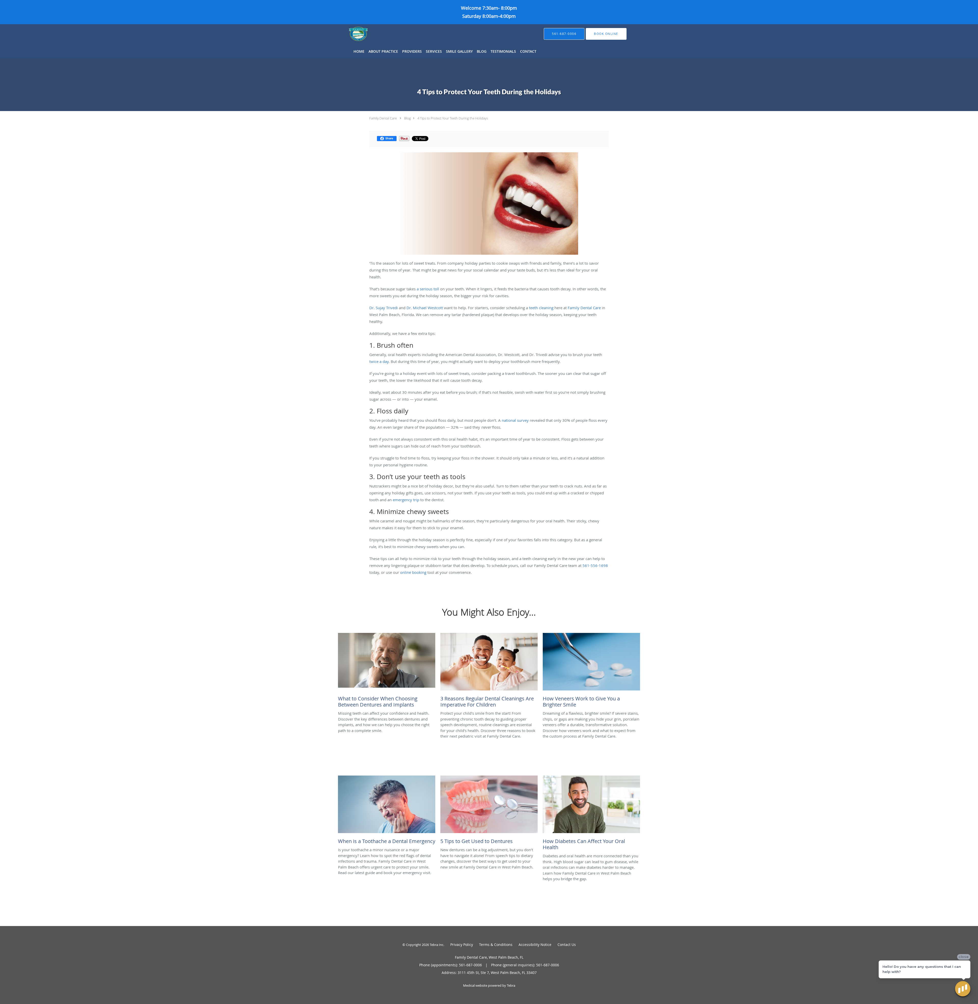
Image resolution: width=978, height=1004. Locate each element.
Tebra (511, 985)
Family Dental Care (383, 118)
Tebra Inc (436, 944)
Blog (407, 118)
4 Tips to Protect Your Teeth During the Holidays (452, 118)
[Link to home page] (350, 34)
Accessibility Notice (535, 944)
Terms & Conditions (495, 944)
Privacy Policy (461, 944)
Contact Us (567, 944)
